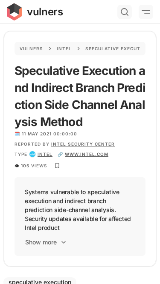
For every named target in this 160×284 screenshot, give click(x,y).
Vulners (31, 48)
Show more (41, 242)
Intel (64, 48)
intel (45, 154)
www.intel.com (86, 154)
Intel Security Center (83, 143)
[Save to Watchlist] (57, 165)
